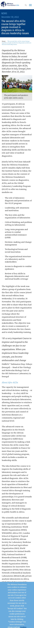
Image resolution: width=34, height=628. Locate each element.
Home (4, 41)
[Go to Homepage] (10, 4)
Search (25, 5)
